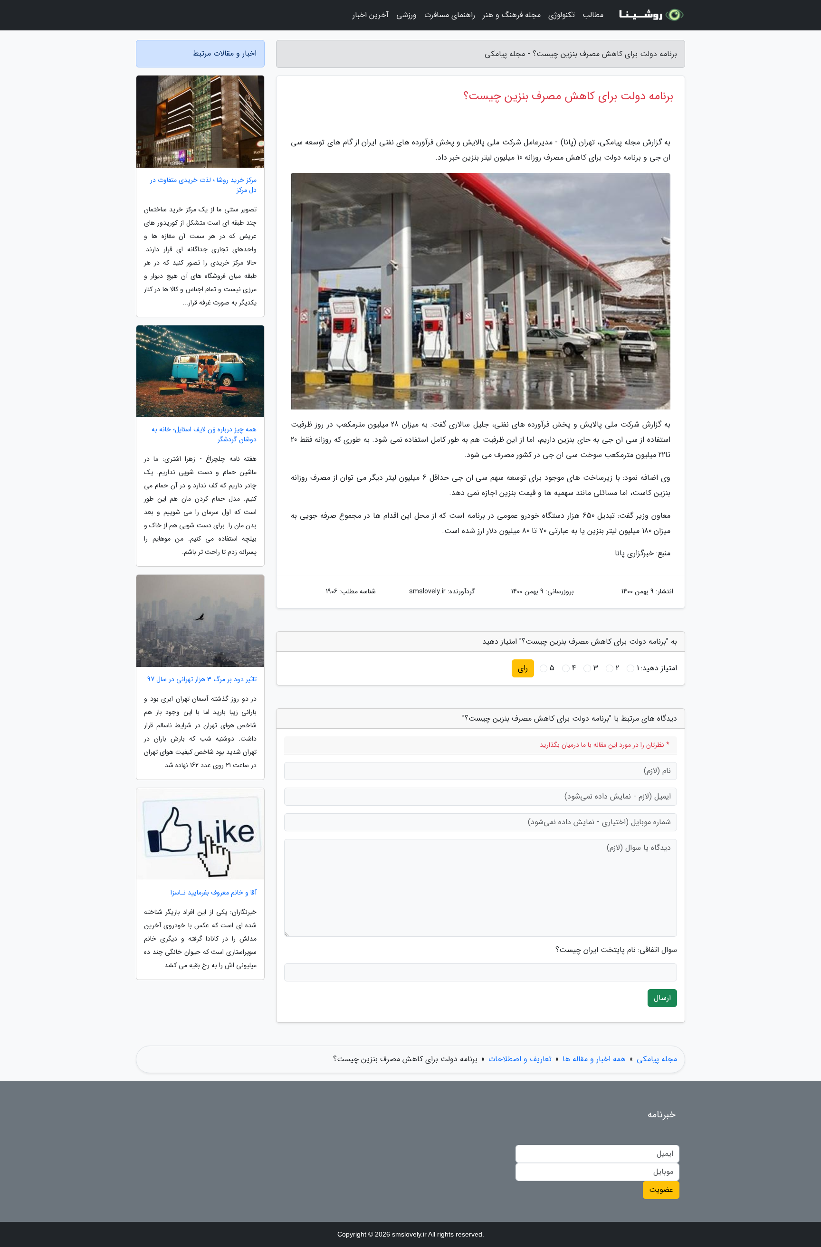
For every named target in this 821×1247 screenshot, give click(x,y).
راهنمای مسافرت (449, 15)
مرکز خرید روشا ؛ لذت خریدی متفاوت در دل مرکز (203, 185)
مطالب (592, 15)
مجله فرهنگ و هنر (512, 15)
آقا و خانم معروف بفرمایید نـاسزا (214, 893)
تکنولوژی (561, 15)
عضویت (661, 1190)
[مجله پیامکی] (650, 15)
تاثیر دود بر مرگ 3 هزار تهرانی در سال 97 (202, 680)
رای (523, 668)
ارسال (662, 998)
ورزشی (406, 15)
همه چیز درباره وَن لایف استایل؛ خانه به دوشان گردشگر (204, 435)
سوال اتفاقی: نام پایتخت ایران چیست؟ (616, 950)
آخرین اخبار (371, 15)
